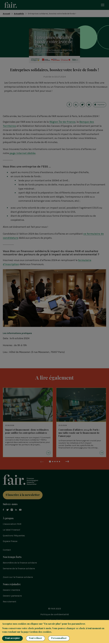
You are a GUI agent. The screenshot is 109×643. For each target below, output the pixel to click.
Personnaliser (59, 637)
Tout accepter (12, 637)
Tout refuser (35, 637)
